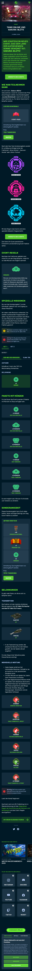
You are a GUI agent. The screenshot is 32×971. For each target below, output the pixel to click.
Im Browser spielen (16, 930)
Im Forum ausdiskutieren (13, 820)
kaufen (8, 578)
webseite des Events (16, 237)
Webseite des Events (16, 77)
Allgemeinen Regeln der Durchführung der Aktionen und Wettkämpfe (16, 808)
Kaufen (8, 137)
